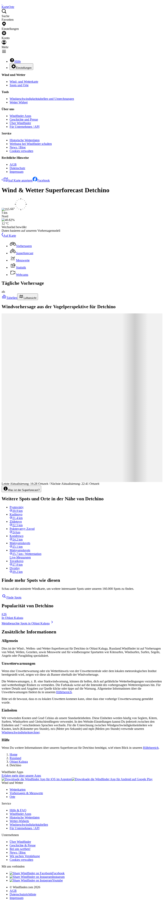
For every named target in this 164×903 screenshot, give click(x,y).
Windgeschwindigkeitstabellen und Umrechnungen (42, 98)
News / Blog (18, 147)
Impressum (16, 171)
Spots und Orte (19, 85)
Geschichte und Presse (24, 119)
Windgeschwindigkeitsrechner (20, 732)
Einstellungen (24, 67)
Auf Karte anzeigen (20, 180)
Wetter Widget (19, 102)
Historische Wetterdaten (25, 140)
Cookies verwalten (21, 151)
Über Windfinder (20, 123)
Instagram (58, 876)
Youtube (57, 880)
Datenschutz (17, 168)
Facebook (43, 180)
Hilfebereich (64, 692)
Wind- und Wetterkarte (24, 81)
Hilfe (17, 61)
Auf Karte (9, 235)
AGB (13, 164)
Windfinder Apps (20, 116)
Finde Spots (13, 597)
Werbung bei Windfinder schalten (31, 143)
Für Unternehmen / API (24, 126)
